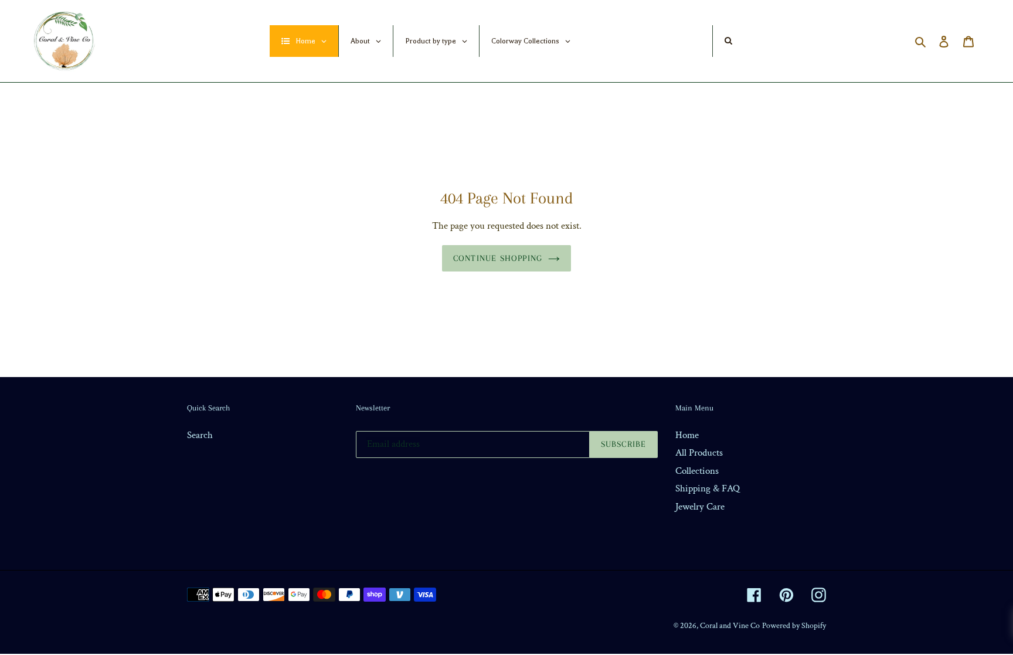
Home (687, 435)
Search (200, 435)
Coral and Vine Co (730, 625)
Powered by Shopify (794, 625)
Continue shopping (497, 258)
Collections (697, 470)
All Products (699, 452)
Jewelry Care (700, 506)
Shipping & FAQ (707, 488)
